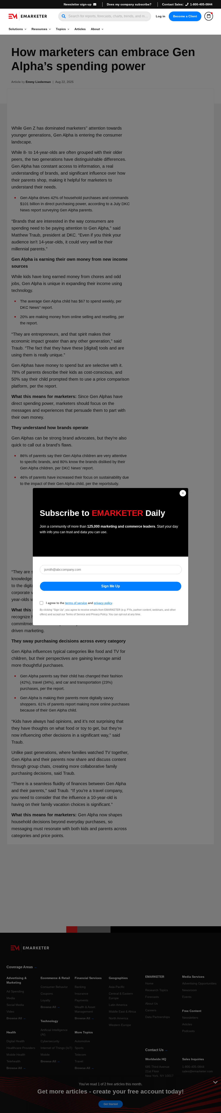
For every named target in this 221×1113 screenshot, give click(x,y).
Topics (61, 29)
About (95, 29)
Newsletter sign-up (78, 4)
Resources (39, 29)
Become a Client (185, 16)
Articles (80, 29)
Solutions (16, 29)
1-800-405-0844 (201, 4)
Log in (160, 16)
